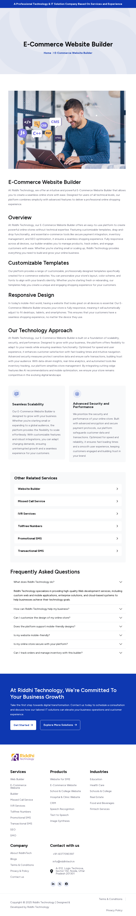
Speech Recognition (62, 809)
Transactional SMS (31, 551)
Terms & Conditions (22, 865)
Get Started (22, 725)
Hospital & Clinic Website (65, 797)
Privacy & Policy (19, 870)
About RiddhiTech (21, 853)
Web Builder (17, 779)
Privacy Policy (114, 910)
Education (96, 779)
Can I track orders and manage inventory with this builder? (48, 652)
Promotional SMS (30, 538)
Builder (14, 793)
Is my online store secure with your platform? (41, 644)
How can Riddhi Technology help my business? (41, 608)
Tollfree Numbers (30, 526)
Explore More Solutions (59, 724)
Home (47, 52)
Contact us (17, 876)
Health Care (97, 785)
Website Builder (29, 489)
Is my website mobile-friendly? (32, 635)
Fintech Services (100, 809)
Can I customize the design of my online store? (42, 617)
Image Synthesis (60, 820)
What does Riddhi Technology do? (34, 581)
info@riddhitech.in (64, 861)
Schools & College (101, 791)
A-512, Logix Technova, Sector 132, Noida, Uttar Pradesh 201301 (70, 871)
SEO (13, 829)
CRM (53, 803)
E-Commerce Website (18, 786)
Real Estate (97, 797)
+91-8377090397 (63, 854)
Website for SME (60, 779)
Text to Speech (59, 815)
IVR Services (27, 513)
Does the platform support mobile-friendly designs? (44, 626)
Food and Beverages (102, 803)
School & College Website (65, 791)
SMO (13, 835)
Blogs (13, 859)
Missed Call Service (31, 501)
